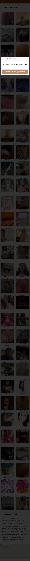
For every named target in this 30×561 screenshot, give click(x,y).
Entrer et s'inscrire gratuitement (15, 72)
